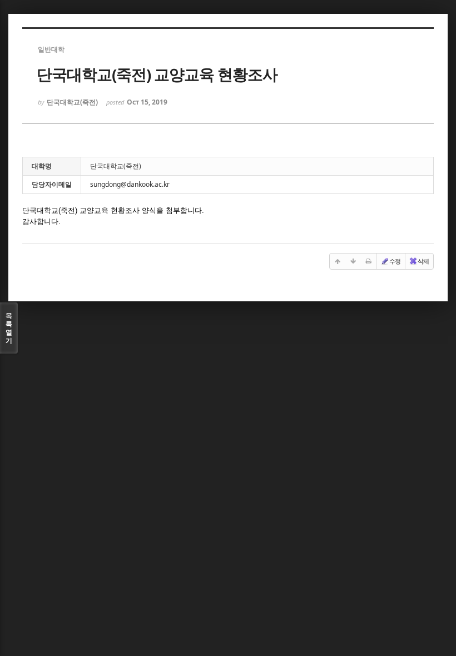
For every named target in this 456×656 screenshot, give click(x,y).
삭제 (423, 261)
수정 (394, 261)
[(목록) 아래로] (353, 261)
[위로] (337, 261)
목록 (9, 328)
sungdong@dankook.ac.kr (130, 184)
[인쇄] (368, 261)
